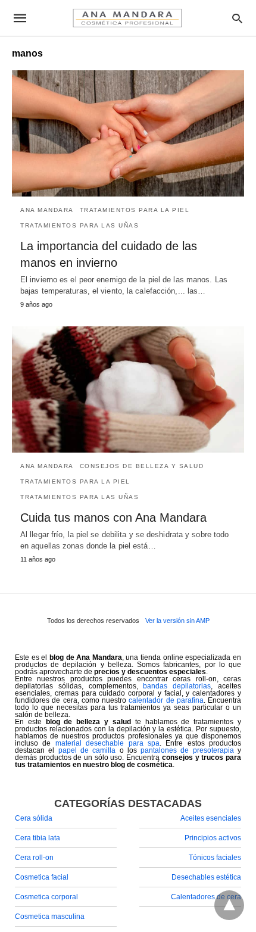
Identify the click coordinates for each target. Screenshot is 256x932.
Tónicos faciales (215, 857)
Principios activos (213, 838)
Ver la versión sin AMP (177, 620)
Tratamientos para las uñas (79, 225)
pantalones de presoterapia (187, 750)
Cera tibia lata (37, 838)
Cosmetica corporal (46, 897)
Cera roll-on (34, 857)
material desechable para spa (107, 743)
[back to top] (229, 905)
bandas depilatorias (177, 686)
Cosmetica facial (41, 877)
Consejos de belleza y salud (142, 466)
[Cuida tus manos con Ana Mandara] (128, 389)
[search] (237, 18)
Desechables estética (206, 877)
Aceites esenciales (210, 818)
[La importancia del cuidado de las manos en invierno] (128, 133)
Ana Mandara (47, 210)
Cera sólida (33, 818)
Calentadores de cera (206, 897)
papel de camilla (87, 750)
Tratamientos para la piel (135, 210)
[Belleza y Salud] (127, 18)
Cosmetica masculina (50, 916)
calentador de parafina (166, 700)
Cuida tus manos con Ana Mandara (113, 517)
